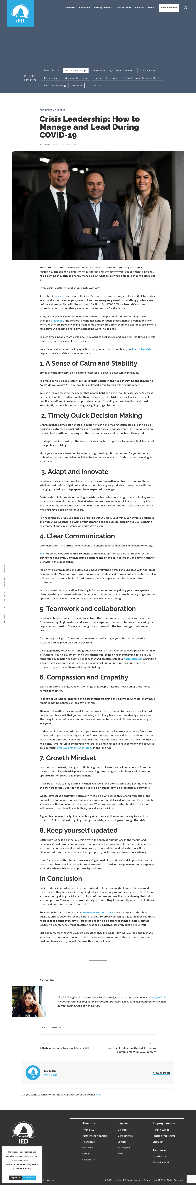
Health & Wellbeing (55, 85)
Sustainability (147, 70)
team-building (132, 658)
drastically (57, 320)
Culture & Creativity (106, 78)
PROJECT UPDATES (30, 78)
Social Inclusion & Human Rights (142, 78)
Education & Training (76, 78)
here (98, 1094)
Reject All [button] (15, 1177)
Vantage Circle (157, 997)
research (60, 296)
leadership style (142, 349)
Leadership (56, 1027)
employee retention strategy (75, 747)
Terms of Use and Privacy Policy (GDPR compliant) (22, 1166)
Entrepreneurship (75, 70)
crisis (44, 1027)
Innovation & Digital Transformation (113, 70)
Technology (50, 78)
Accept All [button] (29, 1177)
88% (42, 553)
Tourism (77, 85)
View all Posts (161, 1072)
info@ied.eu (51, 1074)
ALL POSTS (95, 85)
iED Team (44, 144)
